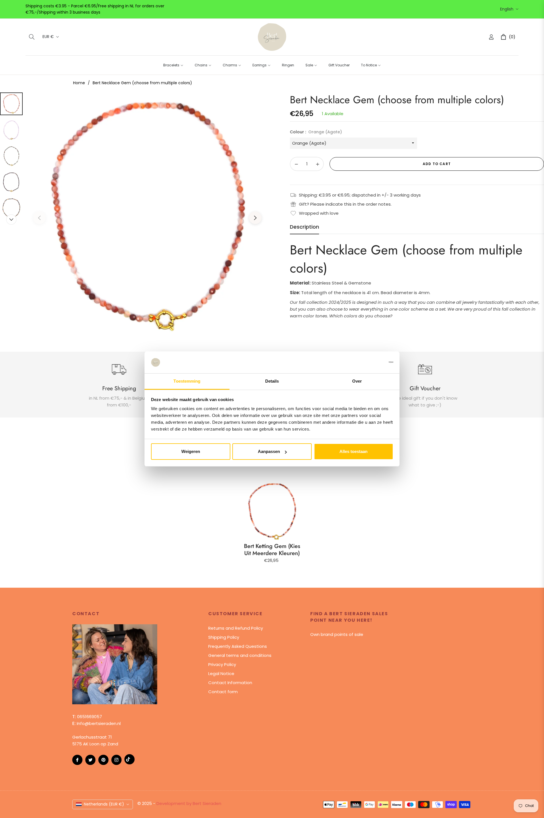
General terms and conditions (239, 655)
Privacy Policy (222, 664)
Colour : (316, 132)
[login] (491, 37)
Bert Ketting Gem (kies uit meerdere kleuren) (272, 549)
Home (79, 83)
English (506, 9)
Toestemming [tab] (186, 381)
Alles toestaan (353, 451)
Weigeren (190, 451)
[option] (147, 213)
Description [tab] (304, 227)
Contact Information (230, 683)
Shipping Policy (223, 637)
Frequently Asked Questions (237, 646)
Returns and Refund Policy (235, 628)
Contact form (223, 692)
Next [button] (255, 218)
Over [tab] (357, 381)
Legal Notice (221, 673)
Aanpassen (269, 451)
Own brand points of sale (336, 634)
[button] (32, 37)
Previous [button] (39, 218)
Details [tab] (272, 381)
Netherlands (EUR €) (104, 804)
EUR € (48, 36)
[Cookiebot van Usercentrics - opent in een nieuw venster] (368, 362)
